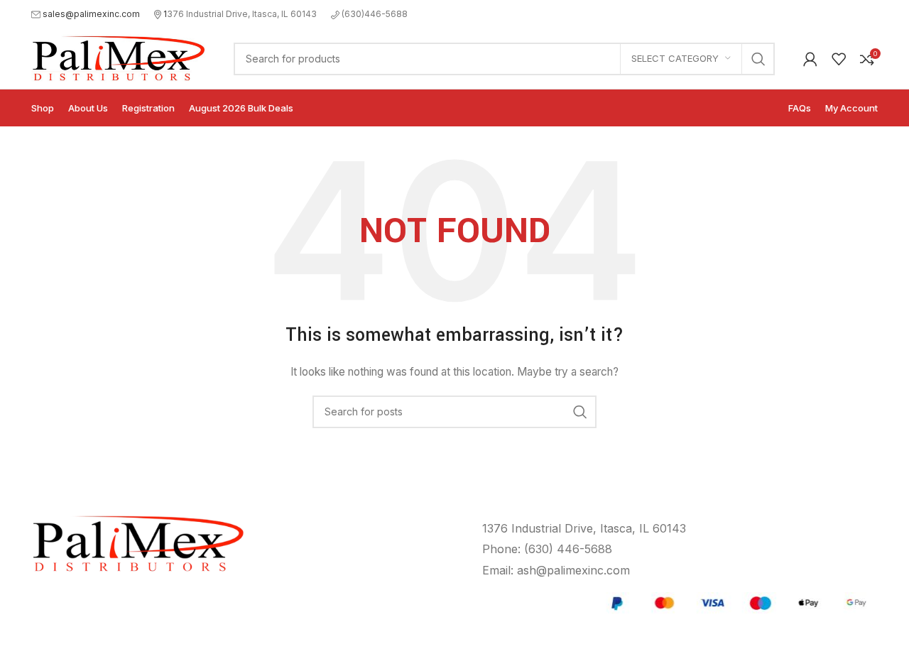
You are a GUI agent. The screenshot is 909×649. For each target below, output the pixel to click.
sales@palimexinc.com (91, 14)
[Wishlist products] (838, 59)
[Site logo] (118, 57)
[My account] (810, 59)
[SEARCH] (758, 59)
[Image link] (736, 602)
